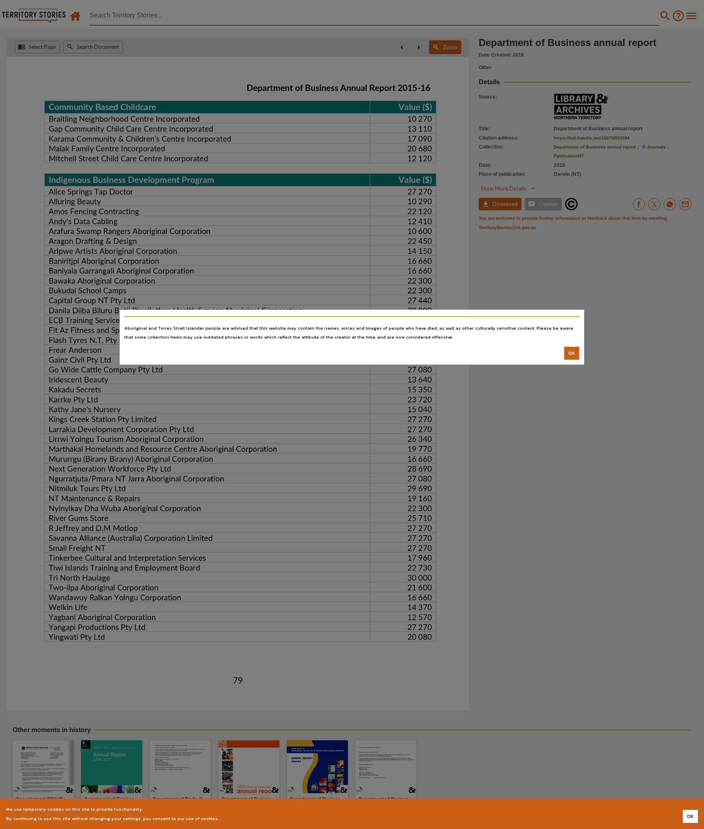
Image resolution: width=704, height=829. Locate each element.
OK (571, 353)
